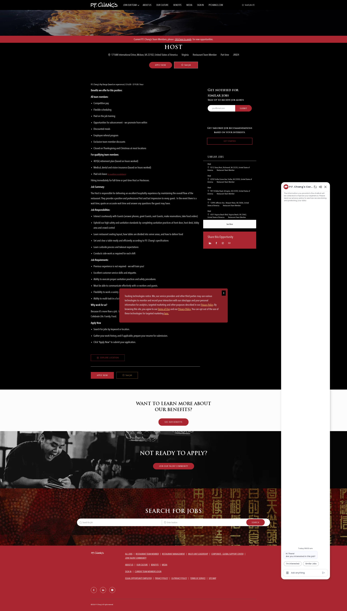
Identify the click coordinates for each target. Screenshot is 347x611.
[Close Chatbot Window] (325, 187)
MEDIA (189, 5)
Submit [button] (243, 108)
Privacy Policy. (184, 309)
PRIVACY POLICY (161, 578)
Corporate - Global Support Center (227, 554)
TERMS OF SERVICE (197, 578)
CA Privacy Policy (179, 578)
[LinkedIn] (103, 590)
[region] (305, 380)
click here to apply (183, 39)
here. (166, 313)
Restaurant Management (173, 554)
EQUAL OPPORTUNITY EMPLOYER (138, 578)
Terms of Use (164, 309)
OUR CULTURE (162, 5)
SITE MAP (212, 578)
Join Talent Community (135, 558)
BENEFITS (177, 5)
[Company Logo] (104, 5)
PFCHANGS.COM (216, 5)
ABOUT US (147, 5)
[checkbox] (186, 65)
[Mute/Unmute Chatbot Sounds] (320, 187)
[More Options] (287, 572)
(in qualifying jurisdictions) (116, 174)
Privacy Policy (207, 304)
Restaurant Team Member (147, 554)
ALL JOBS (128, 554)
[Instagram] (112, 590)
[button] (160, 65)
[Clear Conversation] (315, 187)
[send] (323, 572)
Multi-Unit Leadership (198, 554)
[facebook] (94, 590)
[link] (173, 466)
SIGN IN (200, 5)
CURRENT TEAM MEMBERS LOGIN (148, 571)
